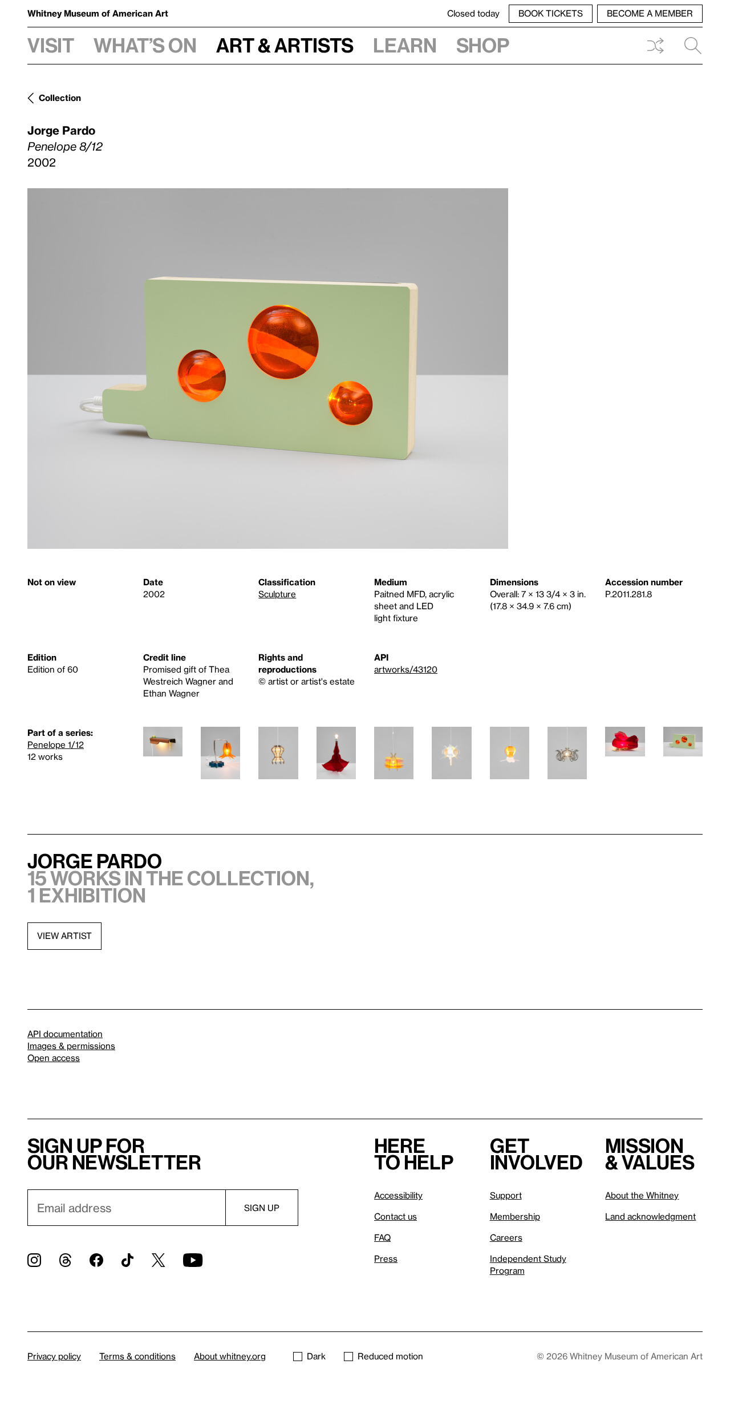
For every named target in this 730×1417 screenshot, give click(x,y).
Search (688, 45)
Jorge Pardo (61, 130)
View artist (64, 935)
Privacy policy (54, 1356)
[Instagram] (34, 1260)
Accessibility (398, 1195)
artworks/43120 (405, 669)
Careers (506, 1237)
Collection (60, 97)
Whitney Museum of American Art (97, 13)
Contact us (395, 1216)
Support (506, 1195)
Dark (316, 1356)
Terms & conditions (137, 1356)
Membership (515, 1216)
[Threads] (65, 1260)
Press (386, 1258)
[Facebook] (96, 1260)
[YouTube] (193, 1260)
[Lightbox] (267, 368)
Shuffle (655, 45)
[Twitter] (158, 1260)
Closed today (473, 13)
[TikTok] (127, 1260)
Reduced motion (390, 1356)
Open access (53, 1057)
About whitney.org (230, 1356)
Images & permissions (71, 1046)
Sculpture (277, 594)
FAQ (382, 1237)
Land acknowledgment (650, 1216)
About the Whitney (642, 1195)
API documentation (65, 1034)
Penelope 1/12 (55, 744)
